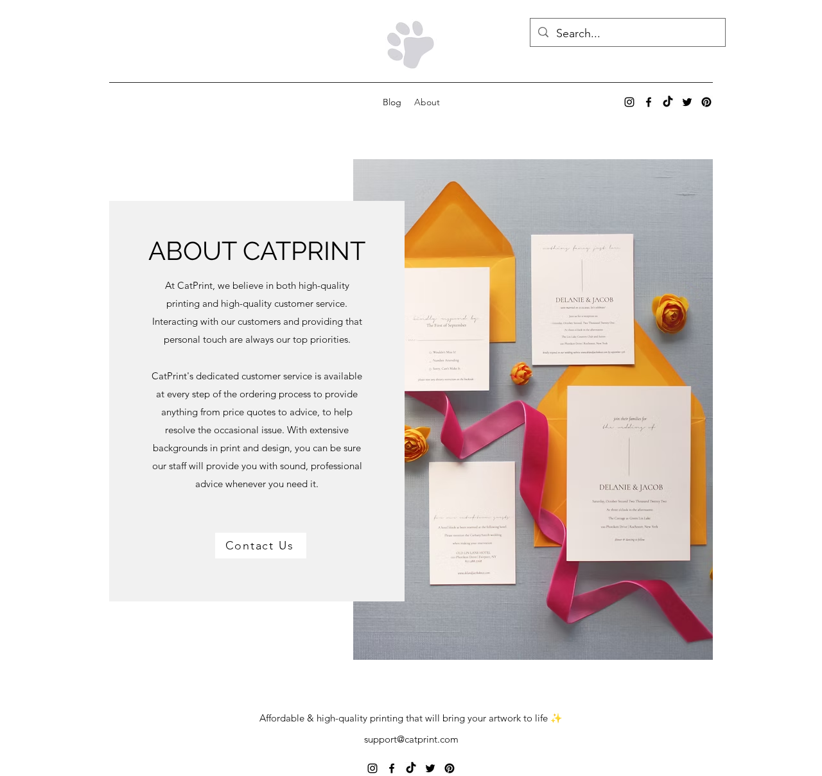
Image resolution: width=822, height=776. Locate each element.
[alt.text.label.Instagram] (629, 102)
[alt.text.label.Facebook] (648, 102)
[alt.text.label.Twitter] (687, 102)
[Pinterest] (706, 102)
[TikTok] (667, 102)
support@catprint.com (411, 739)
